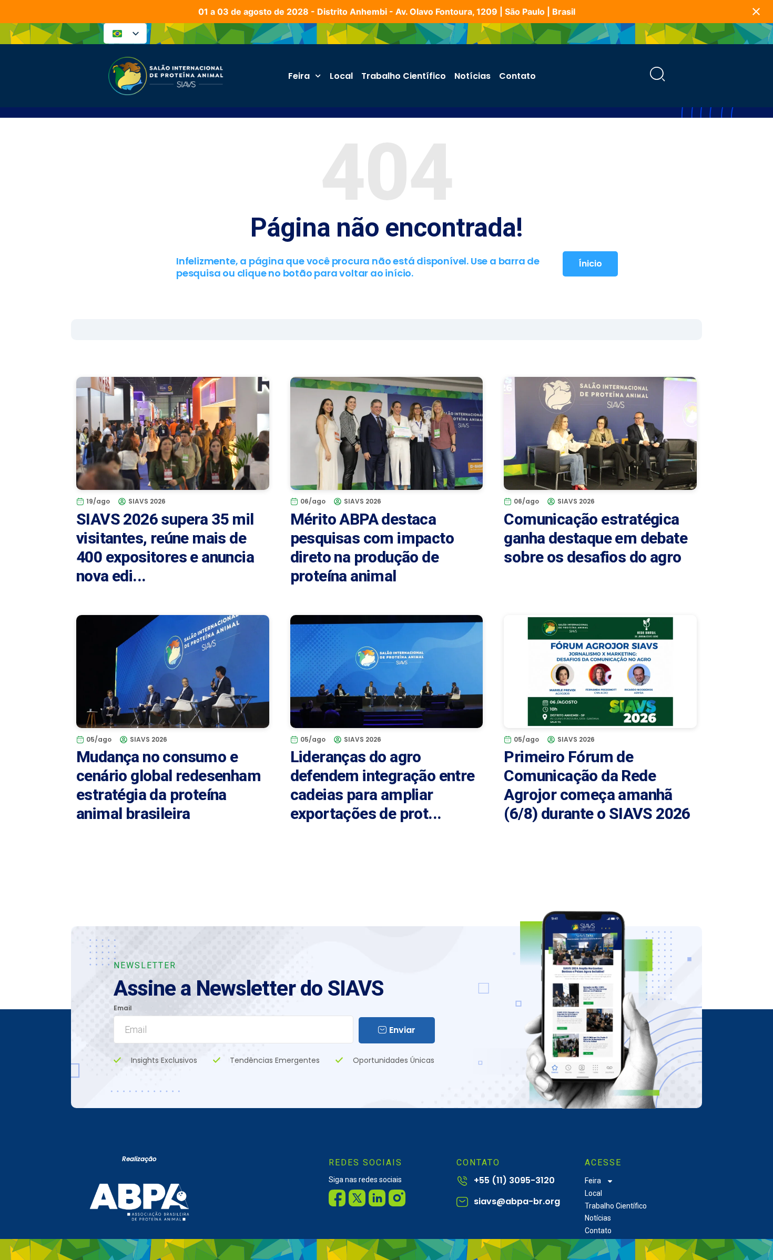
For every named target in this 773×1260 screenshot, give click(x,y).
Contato (517, 76)
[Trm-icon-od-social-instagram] (397, 1198)
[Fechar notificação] (756, 11)
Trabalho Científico (403, 76)
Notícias (472, 76)
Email (123, 1008)
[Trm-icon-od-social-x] (357, 1198)
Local (341, 76)
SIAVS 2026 (147, 501)
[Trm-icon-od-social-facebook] (337, 1198)
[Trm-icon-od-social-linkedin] (377, 1198)
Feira (299, 76)
